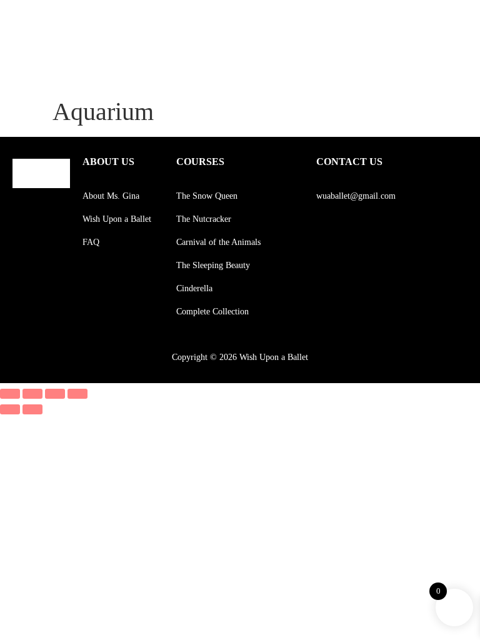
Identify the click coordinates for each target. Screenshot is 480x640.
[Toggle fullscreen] (32, 394)
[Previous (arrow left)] (10, 409)
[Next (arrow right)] (32, 409)
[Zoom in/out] (10, 394)
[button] (444, 24)
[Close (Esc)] (78, 394)
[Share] (55, 394)
